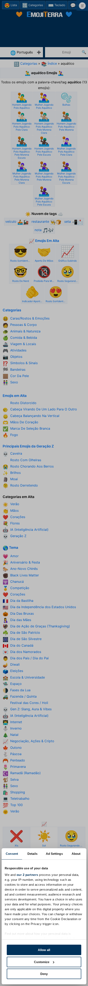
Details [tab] (32, 853)
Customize (41, 962)
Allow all (44, 950)
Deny (44, 974)
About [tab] (76, 853)
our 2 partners (27, 874)
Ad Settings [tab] (54, 853)
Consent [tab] (12, 853)
